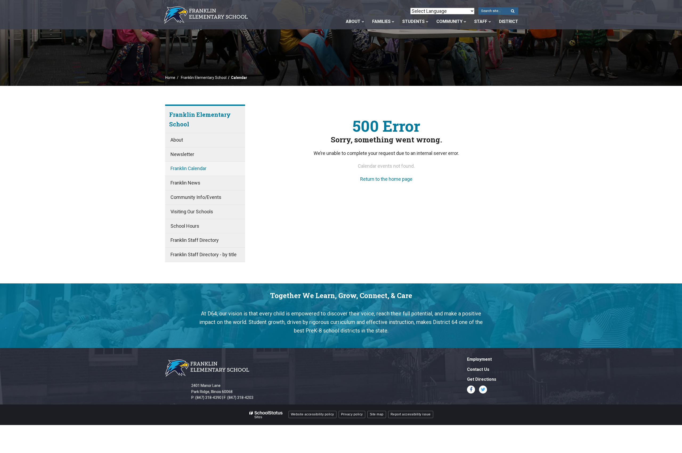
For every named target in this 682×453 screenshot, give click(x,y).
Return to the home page (386, 179)
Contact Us (478, 369)
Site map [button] (377, 414)
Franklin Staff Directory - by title (203, 254)
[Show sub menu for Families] (393, 21)
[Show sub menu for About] (363, 21)
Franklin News (185, 183)
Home (170, 77)
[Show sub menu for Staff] (490, 21)
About (176, 140)
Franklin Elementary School (203, 77)
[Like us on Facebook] (471, 390)
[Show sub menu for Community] (465, 21)
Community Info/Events (195, 197)
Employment (479, 359)
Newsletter (182, 154)
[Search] (512, 11)
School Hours (184, 226)
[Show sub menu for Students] (427, 21)
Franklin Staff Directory (194, 240)
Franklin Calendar (188, 168)
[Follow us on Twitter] (483, 390)
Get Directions (481, 379)
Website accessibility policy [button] (312, 414)
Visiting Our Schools (191, 211)
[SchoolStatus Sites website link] (266, 415)
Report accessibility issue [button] (411, 414)
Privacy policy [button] (352, 414)
